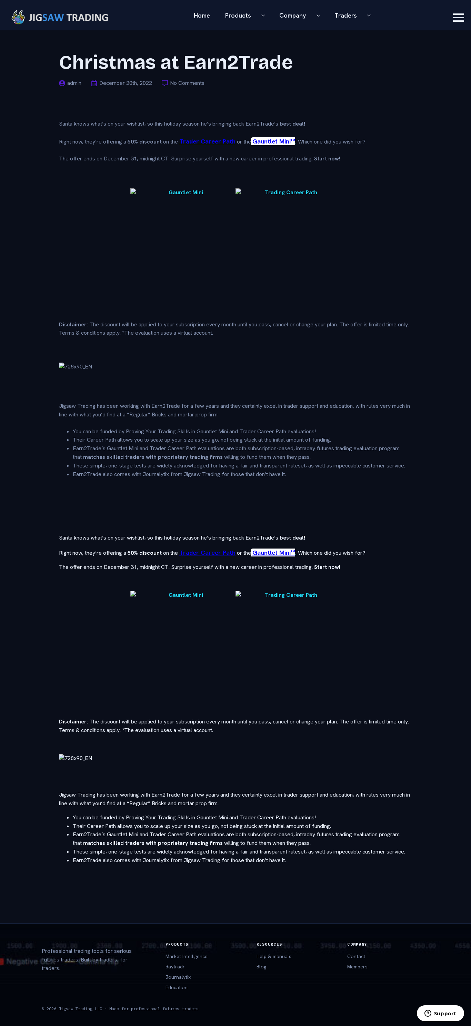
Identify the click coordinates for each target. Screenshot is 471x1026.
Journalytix (178, 977)
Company (292, 15)
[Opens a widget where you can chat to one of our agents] (440, 1014)
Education (177, 987)
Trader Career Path (207, 141)
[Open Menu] (458, 17)
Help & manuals (274, 956)
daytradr (175, 967)
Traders (345, 15)
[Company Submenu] (320, 15)
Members (357, 967)
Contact (356, 956)
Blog (261, 967)
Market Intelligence (187, 956)
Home (202, 15)
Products (238, 15)
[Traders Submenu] (371, 15)
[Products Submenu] (265, 15)
